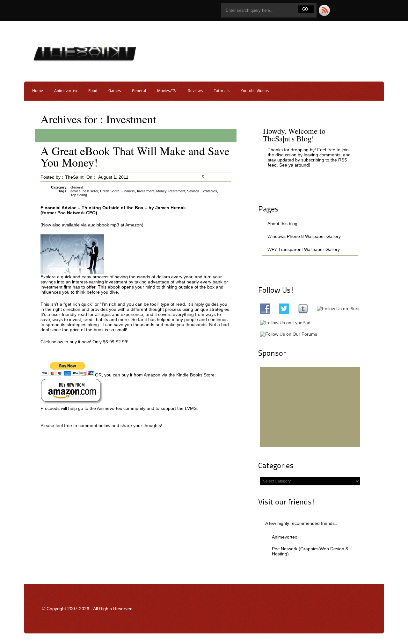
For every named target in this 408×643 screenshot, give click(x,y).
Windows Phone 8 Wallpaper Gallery (304, 236)
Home (37, 91)
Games (114, 91)
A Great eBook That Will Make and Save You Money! (134, 156)
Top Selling (78, 195)
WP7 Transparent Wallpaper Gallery (303, 249)
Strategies (209, 191)
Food (92, 91)
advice (75, 191)
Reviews (195, 91)
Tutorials (221, 91)
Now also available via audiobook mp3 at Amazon (92, 224)
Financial (128, 191)
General (139, 91)
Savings (193, 191)
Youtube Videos (255, 91)
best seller (90, 191)
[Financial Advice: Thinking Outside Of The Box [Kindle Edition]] (72, 403)
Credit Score (110, 191)
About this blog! (283, 223)
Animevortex (65, 91)
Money (161, 191)
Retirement (176, 191)
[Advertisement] (310, 407)
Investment (145, 191)
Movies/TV (167, 91)
